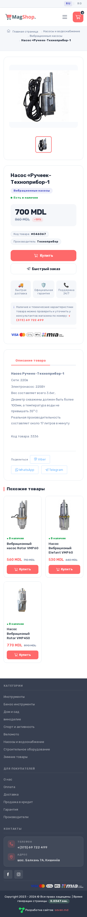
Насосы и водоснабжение (24, 742)
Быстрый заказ (46, 269)
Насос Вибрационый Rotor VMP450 (18, 633)
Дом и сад (11, 712)
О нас (8, 779)
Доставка (11, 794)
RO (79, 3)
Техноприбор (47, 241)
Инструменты (14, 697)
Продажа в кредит (18, 802)
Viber (41, 459)
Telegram (56, 470)
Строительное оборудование (27, 749)
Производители (16, 817)
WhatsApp (26, 470)
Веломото (11, 734)
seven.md (61, 910)
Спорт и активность (19, 727)
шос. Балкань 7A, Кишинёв (38, 860)
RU (68, 3)
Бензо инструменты (19, 704)
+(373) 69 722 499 (32, 847)
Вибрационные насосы (32, 190)
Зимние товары (16, 757)
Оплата (9, 787)
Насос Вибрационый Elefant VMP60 (61, 548)
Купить (46, 255)
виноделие (12, 719)
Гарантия (11, 809)
